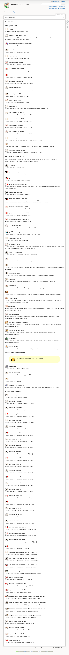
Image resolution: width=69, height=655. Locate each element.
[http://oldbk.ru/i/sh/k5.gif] (6, 596)
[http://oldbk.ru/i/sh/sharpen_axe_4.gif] (7, 514)
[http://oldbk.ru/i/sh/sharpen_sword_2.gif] (7, 439)
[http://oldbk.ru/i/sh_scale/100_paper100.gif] (7, 29)
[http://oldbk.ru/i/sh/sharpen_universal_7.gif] (7, 533)
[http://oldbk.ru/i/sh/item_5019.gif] (7, 621)
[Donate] (19, 651)
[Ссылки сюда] (67, 24)
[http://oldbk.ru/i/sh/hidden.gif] (7, 106)
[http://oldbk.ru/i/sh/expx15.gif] (7, 112)
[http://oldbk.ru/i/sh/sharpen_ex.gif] (7, 395)
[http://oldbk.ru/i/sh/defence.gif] (7, 372)
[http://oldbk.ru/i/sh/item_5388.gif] (7, 298)
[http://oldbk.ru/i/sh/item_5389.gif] (6, 306)
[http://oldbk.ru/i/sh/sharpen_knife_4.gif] (7, 483)
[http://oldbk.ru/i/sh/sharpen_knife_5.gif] (7, 489)
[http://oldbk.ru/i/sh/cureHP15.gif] (7, 206)
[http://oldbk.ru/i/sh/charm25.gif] (7, 634)
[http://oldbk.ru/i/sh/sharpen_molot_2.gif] (7, 407)
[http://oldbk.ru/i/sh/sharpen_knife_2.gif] (7, 470)
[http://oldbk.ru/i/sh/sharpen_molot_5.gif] (7, 426)
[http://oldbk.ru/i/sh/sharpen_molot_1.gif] (7, 401)
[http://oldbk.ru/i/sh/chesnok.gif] (7, 50)
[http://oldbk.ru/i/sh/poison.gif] (7, 225)
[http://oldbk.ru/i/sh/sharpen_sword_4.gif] (7, 451)
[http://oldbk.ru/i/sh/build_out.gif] (7, 640)
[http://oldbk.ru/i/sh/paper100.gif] (7, 35)
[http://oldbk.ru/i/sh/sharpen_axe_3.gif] (7, 508)
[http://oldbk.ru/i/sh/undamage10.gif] (7, 279)
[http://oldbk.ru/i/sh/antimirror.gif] (7, 244)
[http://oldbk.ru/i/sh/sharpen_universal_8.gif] (7, 539)
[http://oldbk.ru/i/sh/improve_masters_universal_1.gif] (7, 552)
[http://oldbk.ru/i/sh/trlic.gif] (7, 138)
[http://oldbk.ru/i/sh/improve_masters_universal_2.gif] (7, 558)
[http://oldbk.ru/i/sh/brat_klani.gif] (7, 198)
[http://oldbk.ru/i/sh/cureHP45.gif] (7, 213)
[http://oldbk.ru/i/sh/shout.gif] (7, 385)
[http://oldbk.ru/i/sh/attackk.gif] (7, 171)
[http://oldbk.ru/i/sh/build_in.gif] (7, 87)
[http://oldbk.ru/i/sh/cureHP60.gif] (7, 219)
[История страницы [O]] (67, 21)
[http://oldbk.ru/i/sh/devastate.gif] (7, 366)
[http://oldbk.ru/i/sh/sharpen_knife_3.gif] (7, 476)
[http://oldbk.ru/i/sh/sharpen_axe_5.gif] (7, 520)
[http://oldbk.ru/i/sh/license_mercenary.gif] (7, 144)
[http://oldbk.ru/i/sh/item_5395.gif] (7, 346)
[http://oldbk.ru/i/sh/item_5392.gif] (7, 265)
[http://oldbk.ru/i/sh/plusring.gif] (7, 577)
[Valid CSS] (42, 651)
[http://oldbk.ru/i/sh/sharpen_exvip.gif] (7, 546)
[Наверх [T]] (67, 27)
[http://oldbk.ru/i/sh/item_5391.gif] (7, 322)
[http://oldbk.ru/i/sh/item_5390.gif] (7, 314)
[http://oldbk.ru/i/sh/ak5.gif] (6, 602)
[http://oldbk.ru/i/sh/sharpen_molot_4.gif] (7, 420)
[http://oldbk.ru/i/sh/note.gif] (7, 81)
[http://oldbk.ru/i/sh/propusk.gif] (7, 150)
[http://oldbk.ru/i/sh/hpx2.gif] (7, 43)
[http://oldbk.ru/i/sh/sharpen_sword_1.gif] (7, 432)
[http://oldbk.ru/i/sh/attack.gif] (7, 165)
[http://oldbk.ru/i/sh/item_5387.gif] (7, 292)
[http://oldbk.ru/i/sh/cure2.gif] (7, 68)
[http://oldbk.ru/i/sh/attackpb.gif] (7, 184)
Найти (63, 4)
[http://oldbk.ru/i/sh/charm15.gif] (7, 627)
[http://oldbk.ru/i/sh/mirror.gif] (7, 238)
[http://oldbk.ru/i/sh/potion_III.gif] (7, 100)
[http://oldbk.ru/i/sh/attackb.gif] (7, 178)
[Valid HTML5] (34, 651)
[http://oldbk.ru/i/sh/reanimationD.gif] (7, 258)
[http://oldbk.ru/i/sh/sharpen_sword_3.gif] (7, 445)
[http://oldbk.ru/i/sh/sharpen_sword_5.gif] (7, 458)
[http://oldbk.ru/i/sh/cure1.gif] (7, 62)
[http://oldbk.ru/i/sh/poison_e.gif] (7, 232)
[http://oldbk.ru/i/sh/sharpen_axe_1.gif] (7, 495)
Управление (56, 1)
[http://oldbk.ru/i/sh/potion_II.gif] (7, 93)
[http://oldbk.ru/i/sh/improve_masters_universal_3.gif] (7, 564)
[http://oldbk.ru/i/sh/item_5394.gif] (7, 338)
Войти (63, 1)
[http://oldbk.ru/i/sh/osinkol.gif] (7, 56)
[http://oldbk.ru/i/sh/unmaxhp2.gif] (7, 285)
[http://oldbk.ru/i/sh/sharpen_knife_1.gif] (7, 464)
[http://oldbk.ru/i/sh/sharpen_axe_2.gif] (7, 502)
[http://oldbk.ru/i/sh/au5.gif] (6, 608)
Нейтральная (15, 12)
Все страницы (61, 8)
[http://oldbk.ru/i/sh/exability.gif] (7, 571)
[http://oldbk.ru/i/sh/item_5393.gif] (7, 330)
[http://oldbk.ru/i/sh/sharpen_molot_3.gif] (7, 414)
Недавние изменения (52, 6)
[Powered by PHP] (27, 651)
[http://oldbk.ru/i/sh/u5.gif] (6, 615)
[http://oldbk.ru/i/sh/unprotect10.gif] (7, 273)
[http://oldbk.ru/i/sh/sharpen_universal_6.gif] (7, 527)
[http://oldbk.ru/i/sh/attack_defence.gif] (7, 252)
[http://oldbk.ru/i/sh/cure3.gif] (7, 75)
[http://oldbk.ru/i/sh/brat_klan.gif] (7, 192)
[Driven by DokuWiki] (49, 651)
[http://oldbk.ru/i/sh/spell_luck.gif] (7, 379)
